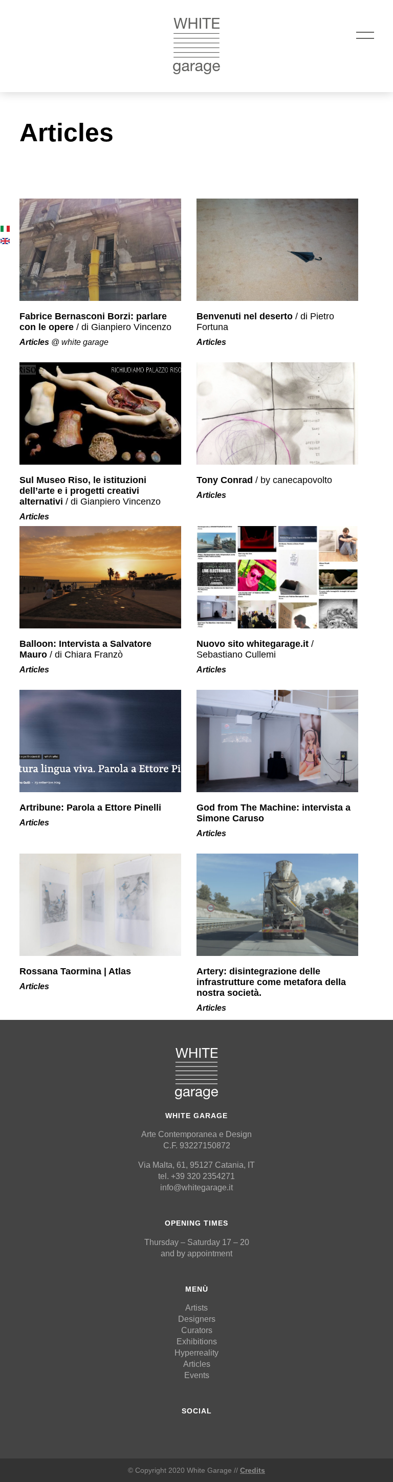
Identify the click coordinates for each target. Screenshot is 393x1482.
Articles (196, 1364)
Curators (196, 1330)
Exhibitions (197, 1341)
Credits (252, 1470)
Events (196, 1375)
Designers (196, 1319)
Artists (196, 1307)
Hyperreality (196, 1352)
